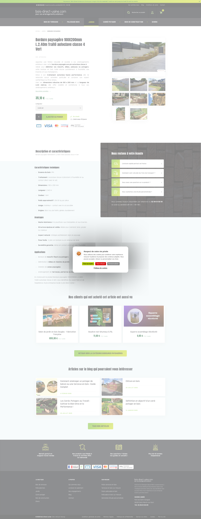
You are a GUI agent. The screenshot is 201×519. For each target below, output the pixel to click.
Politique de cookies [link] (100, 268)
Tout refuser (100, 264)
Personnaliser (113, 264)
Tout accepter (88, 264)
